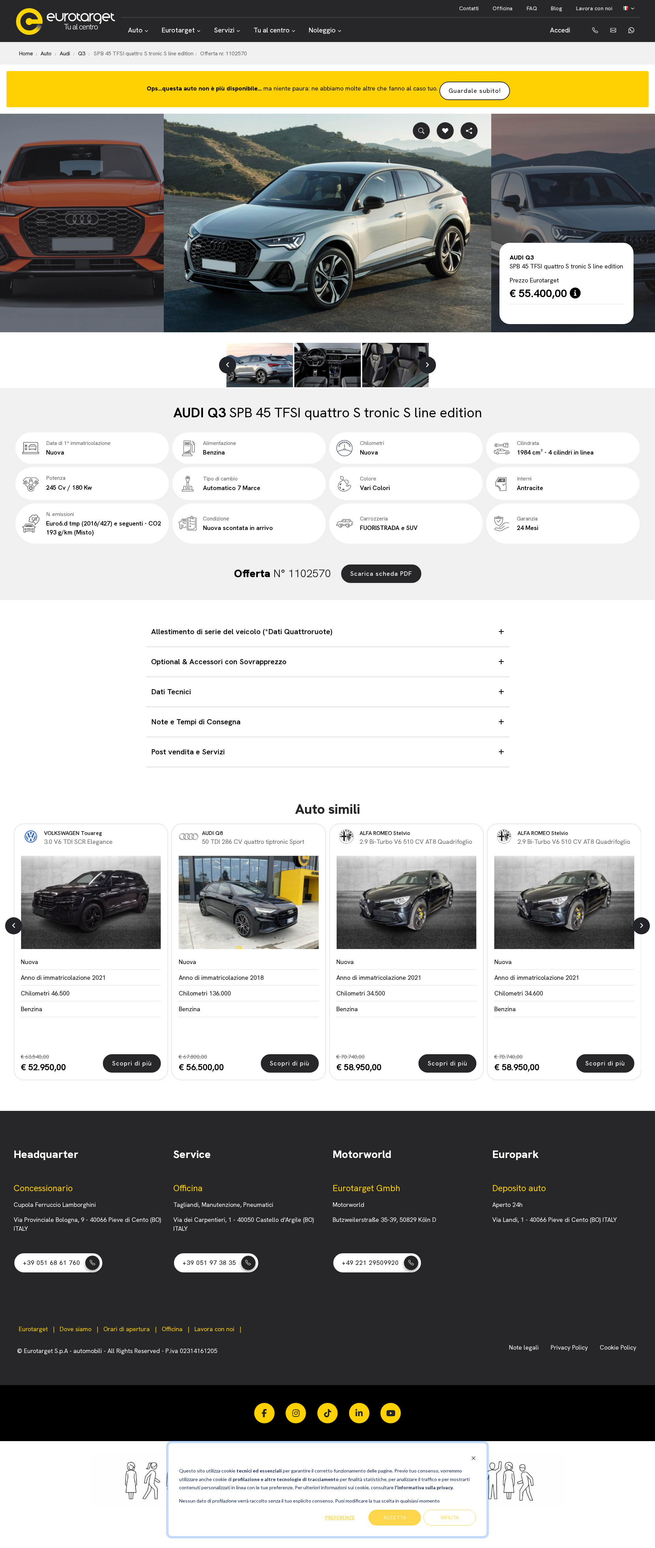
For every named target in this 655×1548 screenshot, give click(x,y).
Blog (556, 8)
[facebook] (264, 1413)
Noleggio (322, 30)
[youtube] (390, 1413)
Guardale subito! (475, 91)
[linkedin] (359, 1413)
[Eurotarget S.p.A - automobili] (68, 21)
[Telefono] (590, 30)
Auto (135, 30)
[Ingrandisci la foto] (421, 130)
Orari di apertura (126, 1329)
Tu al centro (271, 30)
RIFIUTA (449, 1517)
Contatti (469, 8)
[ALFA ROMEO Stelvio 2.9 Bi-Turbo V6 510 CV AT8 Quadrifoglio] (249, 902)
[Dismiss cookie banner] (473, 1458)
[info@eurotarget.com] (612, 30)
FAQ (531, 8)
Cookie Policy (618, 1347)
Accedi (560, 30)
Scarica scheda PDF (381, 573)
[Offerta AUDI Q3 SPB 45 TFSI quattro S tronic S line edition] (327, 223)
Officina (503, 8)
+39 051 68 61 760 (51, 1263)
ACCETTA (394, 1517)
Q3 (81, 53)
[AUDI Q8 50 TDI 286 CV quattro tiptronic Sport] (91, 902)
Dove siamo (75, 1329)
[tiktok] (327, 1413)
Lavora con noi (594, 8)
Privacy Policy (570, 1347)
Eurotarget (178, 30)
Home (26, 53)
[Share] (469, 130)
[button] (227, 365)
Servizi (224, 30)
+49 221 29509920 (370, 1263)
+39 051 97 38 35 (209, 1263)
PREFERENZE (340, 1517)
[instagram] (296, 1413)
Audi (65, 53)
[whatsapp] (631, 30)
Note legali (524, 1347)
